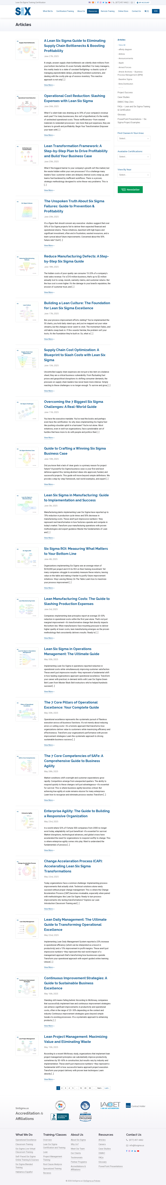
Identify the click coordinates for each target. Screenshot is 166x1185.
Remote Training (108, 11)
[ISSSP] (85, 1110)
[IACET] (110, 1110)
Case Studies (124, 97)
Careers (102, 1144)
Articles (121, 40)
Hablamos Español (24, 1172)
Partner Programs (79, 1162)
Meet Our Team (78, 1148)
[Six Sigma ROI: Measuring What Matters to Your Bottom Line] (27, 557)
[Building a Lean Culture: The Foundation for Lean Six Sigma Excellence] (27, 312)
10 (81, 1088)
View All (122, 45)
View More (48, 85)
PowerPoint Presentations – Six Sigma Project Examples (132, 121)
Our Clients (76, 1153)
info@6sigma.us (136, 1145)
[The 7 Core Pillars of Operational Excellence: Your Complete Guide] (27, 711)
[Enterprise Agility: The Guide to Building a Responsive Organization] (27, 820)
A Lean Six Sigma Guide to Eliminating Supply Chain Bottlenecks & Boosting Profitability (75, 46)
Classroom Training (24, 1144)
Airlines (122, 54)
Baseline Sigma (125, 79)
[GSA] (135, 1110)
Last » (107, 1088)
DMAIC (102, 1153)
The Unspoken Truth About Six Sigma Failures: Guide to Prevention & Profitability (74, 206)
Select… (122, 138)
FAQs (101, 1157)
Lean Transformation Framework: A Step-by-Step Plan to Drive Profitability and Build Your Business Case (75, 151)
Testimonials (76, 1157)
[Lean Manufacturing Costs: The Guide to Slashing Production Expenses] (27, 608)
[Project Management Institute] (60, 1110)
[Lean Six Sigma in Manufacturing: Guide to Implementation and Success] (27, 504)
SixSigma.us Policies (92, 1181)
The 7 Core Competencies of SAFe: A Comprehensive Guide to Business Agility (73, 761)
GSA (156, 11)
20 (85, 1088)
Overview (47, 1140)
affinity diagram (125, 49)
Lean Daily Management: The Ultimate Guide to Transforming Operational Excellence (75, 925)
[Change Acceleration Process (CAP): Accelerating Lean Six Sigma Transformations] (27, 870)
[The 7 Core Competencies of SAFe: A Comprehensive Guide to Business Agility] (27, 765)
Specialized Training (52, 1168)
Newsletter (133, 189)
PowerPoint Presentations (111, 1166)
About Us (81, 11)
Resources (93, 11)
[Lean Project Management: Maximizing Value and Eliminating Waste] (27, 1045)
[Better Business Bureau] (60, 1121)
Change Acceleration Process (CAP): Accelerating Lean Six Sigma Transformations (73, 866)
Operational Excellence (26, 1140)
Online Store (123, 11)
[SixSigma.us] (22, 11)
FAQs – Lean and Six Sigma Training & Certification (134, 108)
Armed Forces (125, 67)
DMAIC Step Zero (126, 102)
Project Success (125, 92)
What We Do (48, 11)
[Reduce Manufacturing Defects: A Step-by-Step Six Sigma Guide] (27, 265)
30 (90, 1088)
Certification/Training (65, 11)
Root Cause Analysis (52, 1164)
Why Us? (75, 1144)
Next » (99, 1088)
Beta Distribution (126, 84)
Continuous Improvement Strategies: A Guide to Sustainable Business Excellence (75, 983)
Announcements (126, 58)
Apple (121, 63)
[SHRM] (85, 1121)
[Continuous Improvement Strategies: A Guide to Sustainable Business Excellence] (27, 987)
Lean (45, 1152)
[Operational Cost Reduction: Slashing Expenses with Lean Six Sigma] (27, 105)
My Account (144, 3)
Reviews (47, 1173)
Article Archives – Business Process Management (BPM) (130, 73)
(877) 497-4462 (121, 2)
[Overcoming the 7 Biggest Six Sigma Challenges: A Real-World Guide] (27, 410)
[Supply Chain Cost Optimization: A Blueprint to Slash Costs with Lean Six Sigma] (27, 359)
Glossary (122, 114)
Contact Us (136, 11)
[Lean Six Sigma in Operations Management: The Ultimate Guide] (27, 658)
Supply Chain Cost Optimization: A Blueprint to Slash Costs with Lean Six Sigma (74, 355)
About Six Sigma (78, 1140)
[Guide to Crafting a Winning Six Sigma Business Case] (27, 457)
